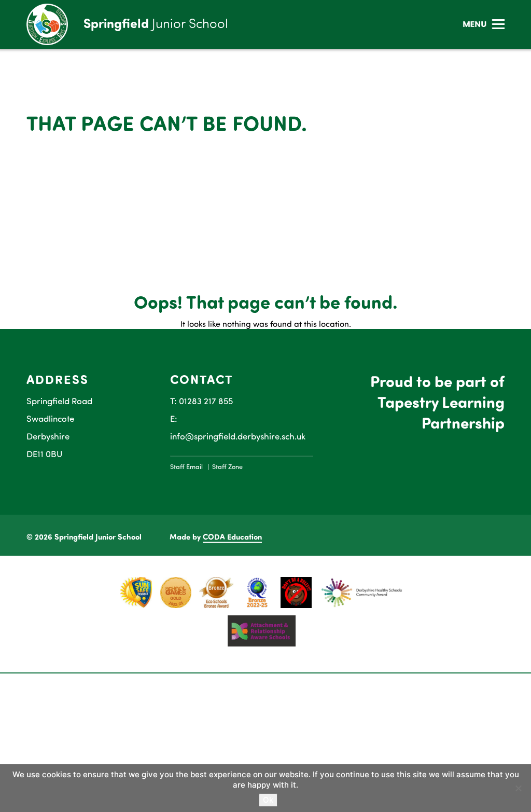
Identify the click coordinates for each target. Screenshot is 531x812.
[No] (518, 788)
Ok (268, 800)
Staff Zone (227, 466)
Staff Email (186, 466)
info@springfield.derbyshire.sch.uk (237, 436)
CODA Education (232, 536)
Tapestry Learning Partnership (441, 412)
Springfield (155, 23)
